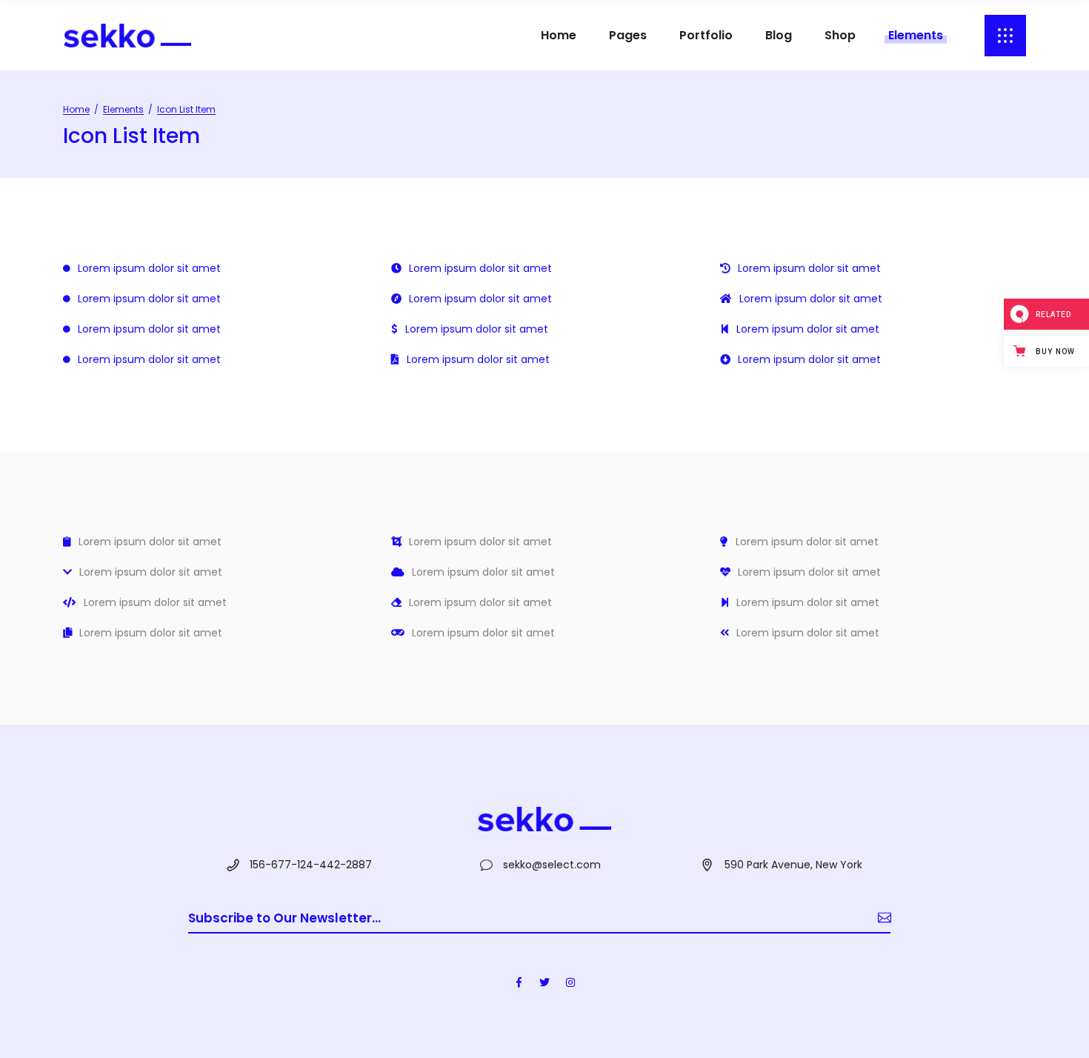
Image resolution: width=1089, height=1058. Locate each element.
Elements (123, 109)
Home (76, 109)
